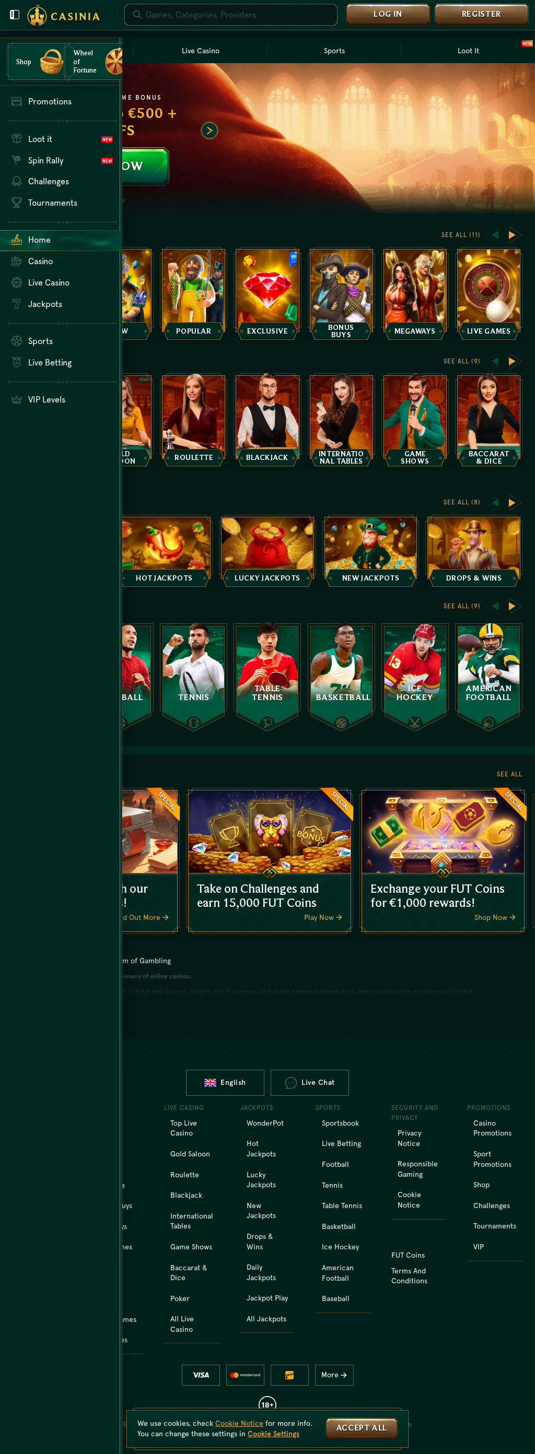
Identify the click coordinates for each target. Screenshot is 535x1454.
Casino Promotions (492, 1128)
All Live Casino (182, 1324)
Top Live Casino (183, 1128)
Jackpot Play (267, 1298)
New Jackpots (261, 1210)
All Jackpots (266, 1319)
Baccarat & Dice (188, 1272)
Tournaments (494, 1226)
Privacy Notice (409, 1138)
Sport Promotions (492, 1159)
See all (509, 774)
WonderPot (265, 1123)
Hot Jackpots (261, 1148)
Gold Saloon (190, 1154)
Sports (334, 50)
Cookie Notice (409, 1199)
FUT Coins (408, 1255)
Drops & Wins (260, 1241)
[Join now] (267, 139)
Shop (481, 1184)
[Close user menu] (14, 14)
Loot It (495, 49)
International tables (191, 1221)
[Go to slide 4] (122, 200)
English (233, 1082)
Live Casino (200, 50)
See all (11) (461, 235)
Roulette (184, 1175)
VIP (478, 1247)
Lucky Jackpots (261, 1180)
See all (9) (462, 361)
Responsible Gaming (418, 1169)
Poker (180, 1298)
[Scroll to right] (209, 130)
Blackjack (186, 1195)
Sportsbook (340, 1123)
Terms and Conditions (409, 1276)
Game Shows (191, 1247)
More (330, 1374)
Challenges (491, 1205)
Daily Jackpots (261, 1272)
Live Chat (318, 1082)
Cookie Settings (273, 1433)
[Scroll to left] (491, 235)
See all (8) (462, 502)
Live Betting (341, 1143)
